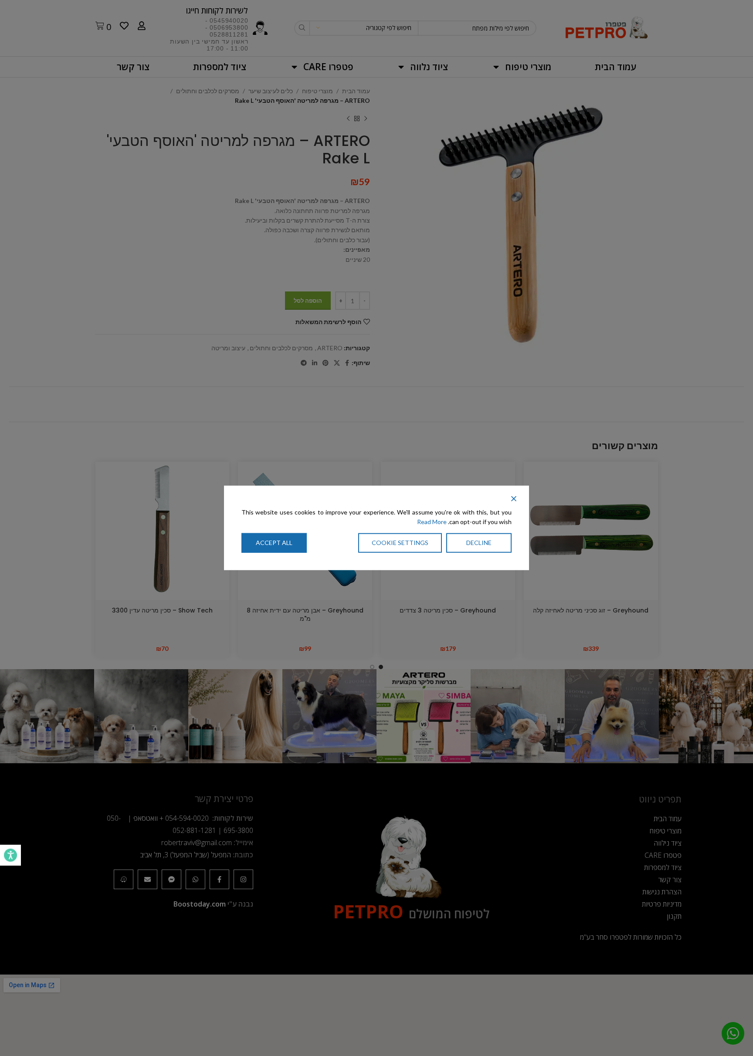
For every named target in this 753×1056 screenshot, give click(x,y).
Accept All (274, 542)
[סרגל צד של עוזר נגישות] (10, 855)
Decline (479, 542)
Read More (432, 521)
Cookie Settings (400, 542)
